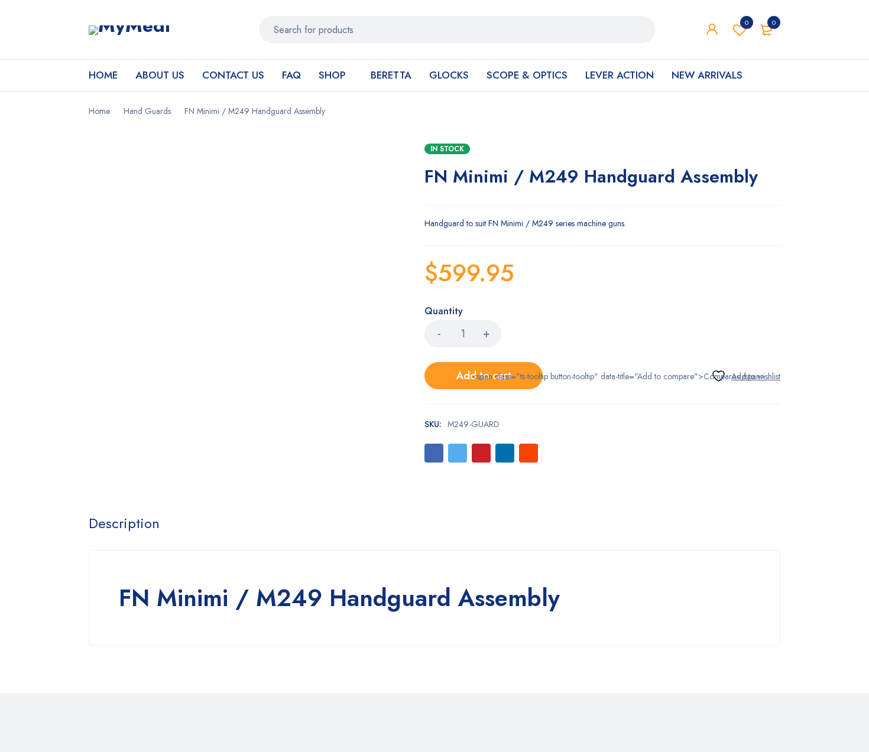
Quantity (443, 311)
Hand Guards (147, 111)
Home (99, 111)
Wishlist (746, 22)
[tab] (124, 523)
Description (124, 523)
